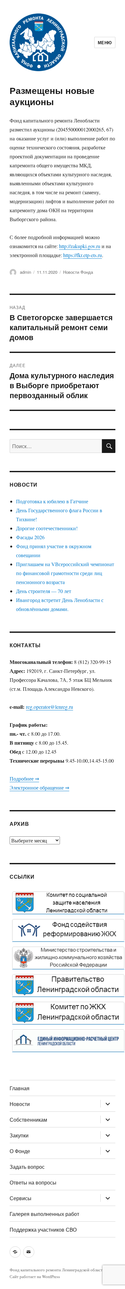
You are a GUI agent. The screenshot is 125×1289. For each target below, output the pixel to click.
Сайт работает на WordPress (35, 1276)
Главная (19, 1088)
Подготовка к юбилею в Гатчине (52, 501)
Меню (105, 42)
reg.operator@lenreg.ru (49, 706)
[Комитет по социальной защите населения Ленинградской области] (68, 902)
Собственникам (28, 1119)
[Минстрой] (68, 958)
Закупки (19, 1135)
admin (25, 272)
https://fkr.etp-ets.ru (82, 255)
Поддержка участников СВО (43, 1229)
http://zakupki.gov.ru (79, 246)
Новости (20, 1104)
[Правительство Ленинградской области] (68, 985)
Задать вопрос (27, 1166)
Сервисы (20, 1198)
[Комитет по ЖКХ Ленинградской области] (68, 1013)
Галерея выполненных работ (44, 1214)
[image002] (68, 1040)
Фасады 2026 (30, 537)
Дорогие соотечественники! (47, 528)
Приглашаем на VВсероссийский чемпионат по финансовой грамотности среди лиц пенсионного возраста (65, 573)
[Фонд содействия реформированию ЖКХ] (68, 930)
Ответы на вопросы (33, 1182)
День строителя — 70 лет (43, 591)
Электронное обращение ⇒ (39, 787)
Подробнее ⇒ (24, 778)
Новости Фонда (78, 272)
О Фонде (20, 1151)
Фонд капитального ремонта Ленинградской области (57, 1270)
